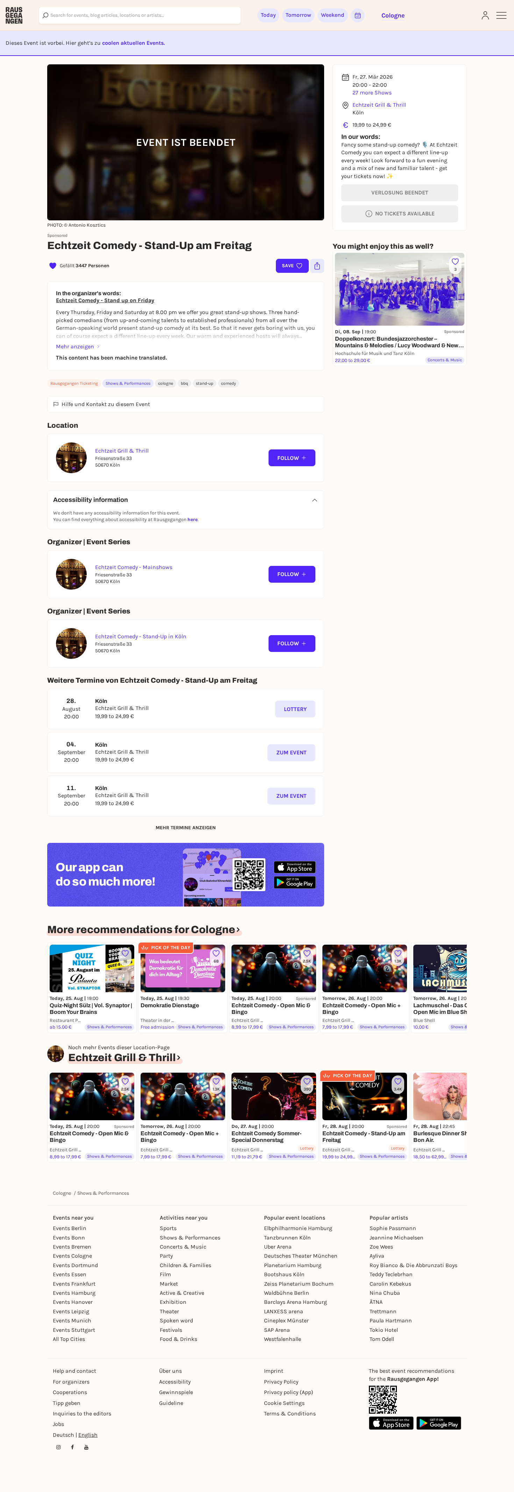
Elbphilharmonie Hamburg (298, 1228)
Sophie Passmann (393, 1228)
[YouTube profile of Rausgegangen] (86, 1447)
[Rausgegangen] (14, 15)
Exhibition (173, 1302)
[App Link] (383, 1400)
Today (268, 15)
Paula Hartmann (391, 1320)
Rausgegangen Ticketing (74, 383)
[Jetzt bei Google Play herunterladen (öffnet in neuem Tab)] (295, 882)
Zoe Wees (381, 1246)
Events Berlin (69, 1228)
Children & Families (185, 1265)
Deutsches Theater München (300, 1255)
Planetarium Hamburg (292, 1265)
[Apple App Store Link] (391, 1423)
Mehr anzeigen (75, 346)
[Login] (485, 15)
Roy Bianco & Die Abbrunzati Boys (413, 1265)
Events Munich (72, 1320)
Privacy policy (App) (288, 1392)
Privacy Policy (281, 1381)
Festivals (171, 1330)
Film (165, 1274)
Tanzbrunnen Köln (287, 1237)
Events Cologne (72, 1255)
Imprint (273, 1370)
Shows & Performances (128, 383)
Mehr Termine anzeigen (186, 828)
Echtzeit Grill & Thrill (379, 104)
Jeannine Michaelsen (396, 1237)
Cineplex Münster (286, 1320)
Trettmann (383, 1311)
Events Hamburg (74, 1292)
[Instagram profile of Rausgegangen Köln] (58, 1447)
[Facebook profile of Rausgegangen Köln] (72, 1447)
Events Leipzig (71, 1311)
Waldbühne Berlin (286, 1292)
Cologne (62, 1193)
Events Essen (69, 1274)
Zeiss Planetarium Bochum (299, 1283)
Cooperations (70, 1392)
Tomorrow (298, 15)
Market (169, 1283)
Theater (169, 1311)
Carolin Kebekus (390, 1283)
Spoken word (176, 1320)
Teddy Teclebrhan (391, 1274)
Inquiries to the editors (82, 1413)
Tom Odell (382, 1339)
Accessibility (175, 1381)
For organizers (71, 1381)
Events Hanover (73, 1302)
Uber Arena (278, 1246)
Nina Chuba (385, 1292)
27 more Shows (372, 92)
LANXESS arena (283, 1311)
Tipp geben (66, 1403)
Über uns (170, 1370)
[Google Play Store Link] (438, 1423)
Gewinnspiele (176, 1392)
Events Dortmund (75, 1265)
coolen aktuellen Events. (133, 43)
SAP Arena (277, 1330)
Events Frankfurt (74, 1283)
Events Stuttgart (74, 1330)
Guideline (171, 1403)
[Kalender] (358, 15)
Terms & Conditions (290, 1413)
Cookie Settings (284, 1403)
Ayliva (377, 1255)
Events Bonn (69, 1237)
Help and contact (74, 1370)
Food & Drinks (178, 1339)
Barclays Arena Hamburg (295, 1302)
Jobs (58, 1424)
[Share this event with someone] (317, 266)
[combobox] (140, 15)
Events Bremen (72, 1246)
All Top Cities (69, 1339)
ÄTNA (376, 1302)
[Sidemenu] (501, 15)
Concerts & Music (183, 1246)
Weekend (332, 15)
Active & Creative (182, 1292)
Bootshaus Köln (284, 1274)
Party (166, 1255)
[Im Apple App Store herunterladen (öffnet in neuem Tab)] (295, 867)
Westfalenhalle (282, 1339)
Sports (168, 1228)
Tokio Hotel (384, 1330)
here (192, 520)
